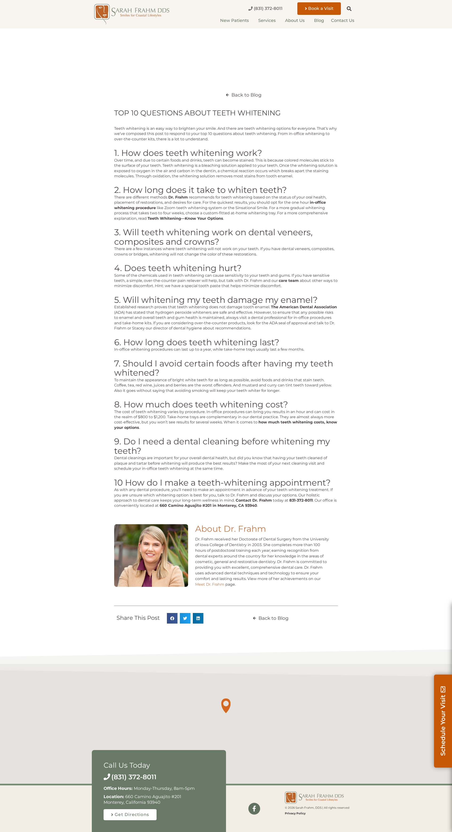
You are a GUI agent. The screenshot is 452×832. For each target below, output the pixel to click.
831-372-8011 (301, 500)
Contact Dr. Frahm (254, 500)
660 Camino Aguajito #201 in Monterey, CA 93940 (208, 505)
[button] (346, 8)
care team (289, 280)
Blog (319, 20)
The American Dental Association (304, 307)
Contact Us (342, 20)
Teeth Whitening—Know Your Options (185, 218)
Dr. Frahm (178, 197)
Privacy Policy (295, 813)
